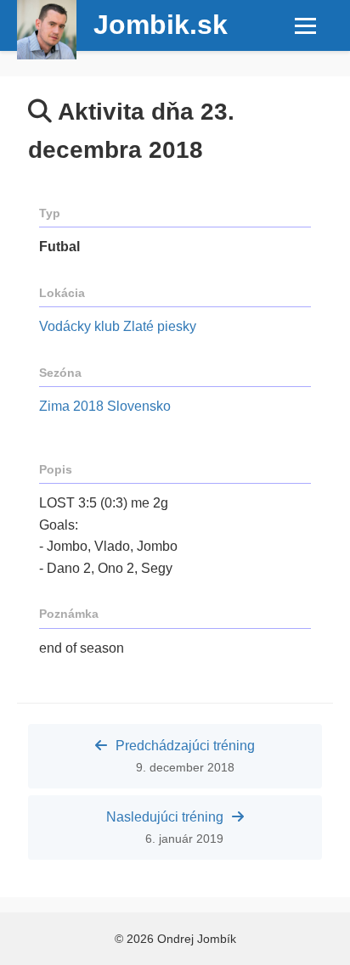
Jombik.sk (160, 24)
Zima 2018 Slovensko (105, 406)
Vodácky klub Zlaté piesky (117, 326)
